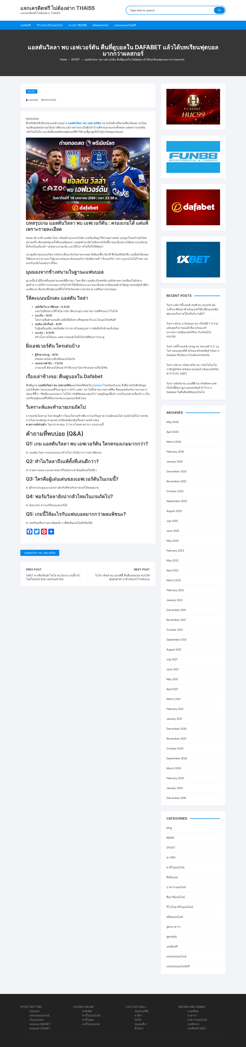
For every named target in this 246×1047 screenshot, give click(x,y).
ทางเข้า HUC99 (77, 25)
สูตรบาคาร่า (173, 926)
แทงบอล (34, 1011)
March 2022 (173, 580)
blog (169, 828)
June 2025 (172, 530)
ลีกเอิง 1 (139, 1028)
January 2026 (174, 461)
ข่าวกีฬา (171, 857)
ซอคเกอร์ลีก (142, 1011)
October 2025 (175, 491)
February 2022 (175, 590)
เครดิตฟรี (25, 25)
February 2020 (175, 778)
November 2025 (176, 481)
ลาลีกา (138, 1015)
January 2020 (174, 788)
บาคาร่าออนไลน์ (176, 887)
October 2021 (174, 629)
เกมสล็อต (192, 1011)
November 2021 (176, 620)
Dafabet (97, 385)
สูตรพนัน (171, 936)
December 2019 (176, 798)
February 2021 (174, 709)
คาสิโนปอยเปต (91, 1024)
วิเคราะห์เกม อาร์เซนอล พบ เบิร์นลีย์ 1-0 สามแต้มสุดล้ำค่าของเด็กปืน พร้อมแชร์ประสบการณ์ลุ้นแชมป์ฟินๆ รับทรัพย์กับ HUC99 (192, 330)
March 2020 (173, 768)
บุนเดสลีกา (141, 1024)
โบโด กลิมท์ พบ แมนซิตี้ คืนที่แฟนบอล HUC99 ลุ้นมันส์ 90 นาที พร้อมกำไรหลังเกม (122, 577)
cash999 (33, 99)
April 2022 (172, 570)
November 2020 (176, 738)
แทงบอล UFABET (39, 1028)
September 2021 (176, 639)
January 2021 (174, 718)
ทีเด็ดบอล (172, 877)
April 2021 (172, 689)
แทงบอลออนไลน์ (176, 956)
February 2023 (175, 550)
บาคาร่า (192, 1015)
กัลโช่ (138, 1019)
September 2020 (176, 758)
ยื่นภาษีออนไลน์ (175, 897)
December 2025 (176, 471)
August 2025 (174, 511)
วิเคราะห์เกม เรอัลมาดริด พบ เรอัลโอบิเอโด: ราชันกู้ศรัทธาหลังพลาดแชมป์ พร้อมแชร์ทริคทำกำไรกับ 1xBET (192, 369)
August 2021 (173, 649)
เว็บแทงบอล (36, 1019)
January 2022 (174, 600)
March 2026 (173, 441)
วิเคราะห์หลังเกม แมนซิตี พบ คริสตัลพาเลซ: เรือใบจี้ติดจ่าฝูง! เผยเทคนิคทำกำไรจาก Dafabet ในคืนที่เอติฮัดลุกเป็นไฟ (191, 388)
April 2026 (172, 432)
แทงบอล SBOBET (40, 1024)
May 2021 (172, 679)
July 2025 (172, 521)
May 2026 (172, 422)
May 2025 (172, 540)
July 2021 (171, 659)
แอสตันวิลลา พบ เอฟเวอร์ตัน (84, 123)
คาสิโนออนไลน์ (175, 867)
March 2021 (173, 699)
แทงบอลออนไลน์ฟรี (125, 25)
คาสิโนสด (88, 1019)
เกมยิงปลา (193, 1024)
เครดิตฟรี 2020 (196, 1028)
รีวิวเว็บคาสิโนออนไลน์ (49, 25)
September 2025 (176, 501)
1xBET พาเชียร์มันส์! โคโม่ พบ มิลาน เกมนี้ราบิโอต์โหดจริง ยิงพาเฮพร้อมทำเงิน (53, 577)
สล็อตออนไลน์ (100, 25)
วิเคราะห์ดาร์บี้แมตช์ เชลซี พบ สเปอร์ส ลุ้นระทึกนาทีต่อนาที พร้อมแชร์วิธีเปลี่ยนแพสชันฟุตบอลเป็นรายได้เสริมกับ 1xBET (192, 309)
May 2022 (172, 560)
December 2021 (176, 610)
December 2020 (176, 728)
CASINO (87, 1011)
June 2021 (172, 669)
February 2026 (175, 451)
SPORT (31, 91)
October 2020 (175, 748)
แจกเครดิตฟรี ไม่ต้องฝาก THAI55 (57, 8)
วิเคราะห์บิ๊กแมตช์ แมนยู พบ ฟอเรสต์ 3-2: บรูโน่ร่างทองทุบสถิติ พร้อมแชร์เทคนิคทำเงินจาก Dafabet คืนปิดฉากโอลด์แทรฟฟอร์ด (193, 351)
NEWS (170, 837)
